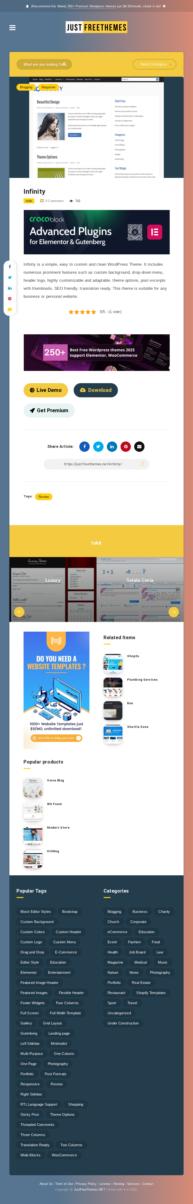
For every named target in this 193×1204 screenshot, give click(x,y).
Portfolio (27, 1074)
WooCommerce (64, 1155)
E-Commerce (66, 952)
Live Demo (49, 390)
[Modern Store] (33, 835)
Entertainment (59, 972)
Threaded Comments (37, 1125)
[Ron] (113, 710)
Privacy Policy (86, 1184)
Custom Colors (32, 932)
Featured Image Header (39, 983)
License (105, 1184)
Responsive (30, 1084)
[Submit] (65, 63)
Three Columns (32, 1135)
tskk (96, 543)
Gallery (26, 1023)
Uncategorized (119, 1013)
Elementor (28, 972)
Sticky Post (29, 1114)
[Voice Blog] (33, 787)
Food (156, 942)
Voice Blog (55, 780)
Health (113, 952)
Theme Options (62, 1114)
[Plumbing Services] (113, 687)
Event (112, 942)
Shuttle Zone (137, 727)
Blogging (26, 87)
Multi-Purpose (31, 1054)
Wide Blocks (30, 1155)
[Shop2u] (113, 663)
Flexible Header (71, 993)
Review (44, 497)
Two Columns (71, 1145)
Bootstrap (70, 912)
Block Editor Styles (35, 912)
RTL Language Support (38, 1104)
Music (163, 962)
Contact (147, 1184)
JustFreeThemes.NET (89, 1189)
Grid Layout (52, 1023)
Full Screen (29, 1013)
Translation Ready (34, 1145)
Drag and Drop (32, 952)
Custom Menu (64, 942)
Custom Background (36, 922)
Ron (130, 703)
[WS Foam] (33, 811)
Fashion (134, 942)
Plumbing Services (142, 679)
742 (77, 201)
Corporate (138, 922)
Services (133, 1184)
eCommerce (118, 932)
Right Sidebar (31, 1094)
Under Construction (123, 1023)
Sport (112, 1003)
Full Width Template (65, 1013)
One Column (64, 1054)
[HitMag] (33, 858)
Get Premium (52, 410)
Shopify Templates (151, 993)
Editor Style (29, 962)
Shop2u (133, 656)
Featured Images (34, 993)
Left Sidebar (30, 1043)
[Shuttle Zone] (113, 734)
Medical (140, 962)
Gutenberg (28, 1033)
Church (113, 922)
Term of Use (64, 1184)
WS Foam (54, 804)
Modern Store (58, 827)
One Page (28, 1064)
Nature (113, 972)
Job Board (137, 952)
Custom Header (68, 932)
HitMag (53, 851)
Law (160, 952)
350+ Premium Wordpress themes (92, 6)
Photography (58, 1064)
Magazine (48, 87)
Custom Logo (31, 942)
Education (58, 962)
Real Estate (141, 983)
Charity (164, 912)
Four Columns (67, 1003)
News (134, 972)
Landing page (59, 1033)
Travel (132, 1003)
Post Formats (56, 1074)
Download (100, 390)
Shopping (75, 1104)
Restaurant (116, 993)
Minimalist (59, 1043)
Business (140, 912)
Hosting (118, 1184)
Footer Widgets (32, 1003)
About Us (46, 1184)
